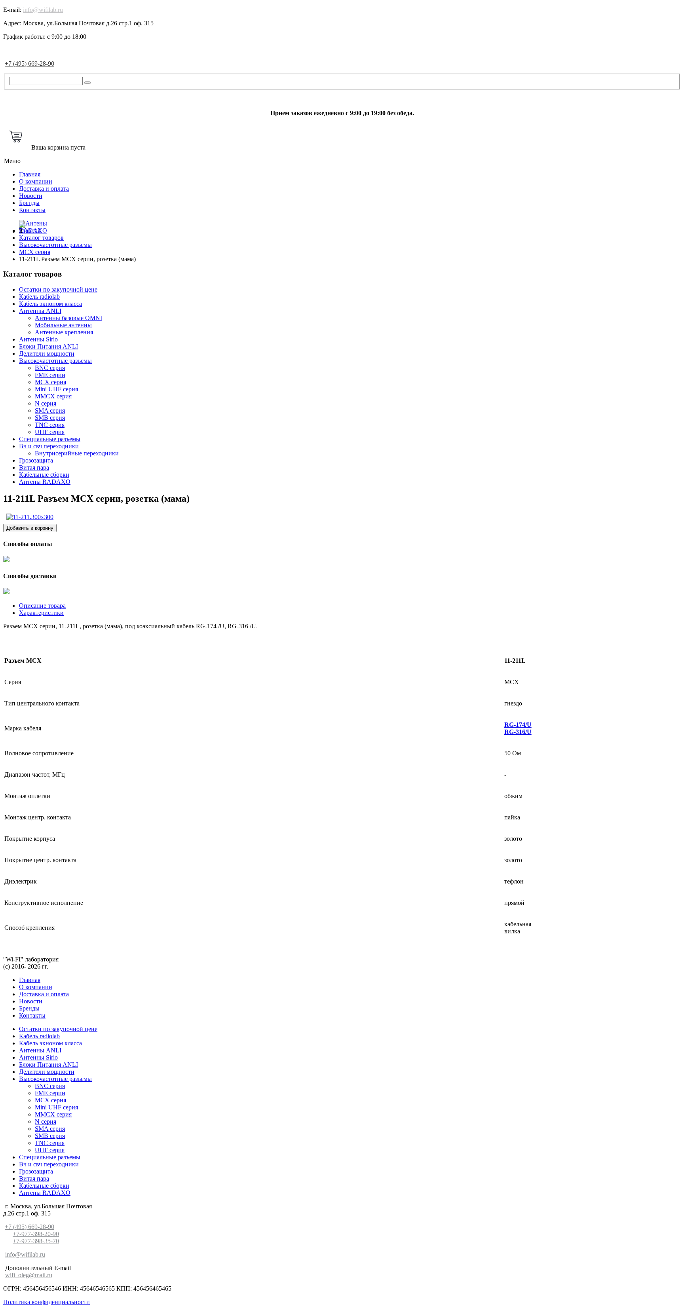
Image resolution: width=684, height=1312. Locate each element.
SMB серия (50, 417)
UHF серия (50, 431)
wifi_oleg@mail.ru (28, 1275)
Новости (30, 195)
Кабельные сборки (44, 474)
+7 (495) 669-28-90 (29, 63)
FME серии (50, 375)
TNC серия (50, 424)
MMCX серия (53, 396)
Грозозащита (36, 460)
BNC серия (50, 367)
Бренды (29, 202)
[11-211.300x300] (30, 517)
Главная (29, 174)
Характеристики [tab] (41, 612)
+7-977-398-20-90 (36, 1233)
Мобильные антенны (63, 325)
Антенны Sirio (38, 339)
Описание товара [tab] (42, 605)
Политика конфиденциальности (46, 1302)
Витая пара (34, 467)
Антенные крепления (64, 332)
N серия (45, 403)
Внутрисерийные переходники (77, 453)
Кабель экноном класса (50, 303)
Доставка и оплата (44, 188)
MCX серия (50, 382)
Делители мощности (46, 353)
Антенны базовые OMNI (68, 318)
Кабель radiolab (39, 296)
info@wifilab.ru (43, 9)
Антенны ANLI (40, 310)
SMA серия (50, 410)
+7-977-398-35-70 (36, 1241)
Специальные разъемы (49, 439)
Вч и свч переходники (49, 446)
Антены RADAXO (44, 481)
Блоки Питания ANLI (48, 346)
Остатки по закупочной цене (58, 289)
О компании (35, 181)
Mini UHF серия (56, 389)
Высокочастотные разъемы (55, 360)
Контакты (32, 210)
